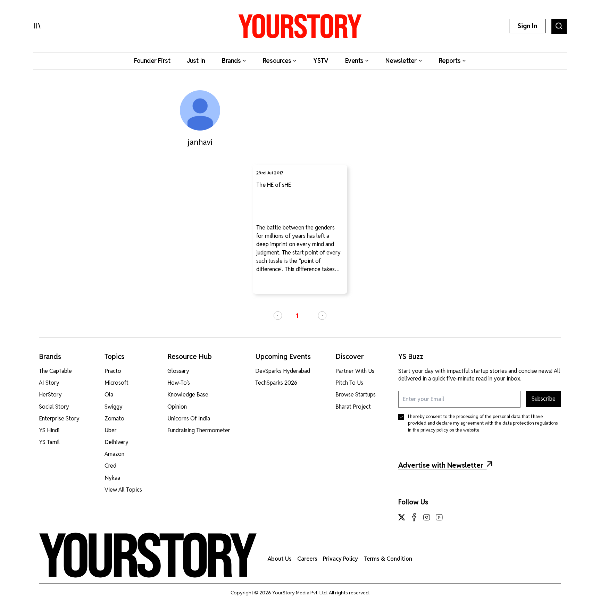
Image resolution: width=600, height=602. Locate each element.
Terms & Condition (388, 558)
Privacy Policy (340, 558)
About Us (280, 558)
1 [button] (297, 316)
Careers (307, 558)
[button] (278, 315)
